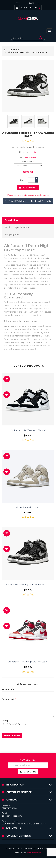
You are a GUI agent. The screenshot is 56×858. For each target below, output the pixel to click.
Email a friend (43, 201)
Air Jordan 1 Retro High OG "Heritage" (28, 662)
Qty (22, 180)
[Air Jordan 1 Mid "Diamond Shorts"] (28, 399)
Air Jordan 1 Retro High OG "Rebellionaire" (28, 584)
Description (11, 220)
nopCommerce (34, 853)
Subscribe (30, 771)
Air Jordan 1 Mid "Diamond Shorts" (28, 430)
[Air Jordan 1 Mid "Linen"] (28, 476)
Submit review (12, 735)
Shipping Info (12, 234)
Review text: (8, 699)
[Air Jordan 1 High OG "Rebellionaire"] (28, 553)
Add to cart (30, 188)
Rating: (5, 720)
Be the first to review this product (28, 147)
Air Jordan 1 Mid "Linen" (28, 507)
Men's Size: (27, 161)
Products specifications (17, 227)
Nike (35, 152)
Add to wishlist (18, 201)
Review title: (8, 689)
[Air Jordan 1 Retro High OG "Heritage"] (28, 630)
